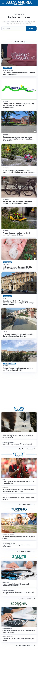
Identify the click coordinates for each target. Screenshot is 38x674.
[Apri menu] (3, 3)
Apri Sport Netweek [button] (26, 504)
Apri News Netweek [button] (26, 449)
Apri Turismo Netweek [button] (25, 551)
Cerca (31, 29)
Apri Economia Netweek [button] (24, 645)
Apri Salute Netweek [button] (25, 599)
